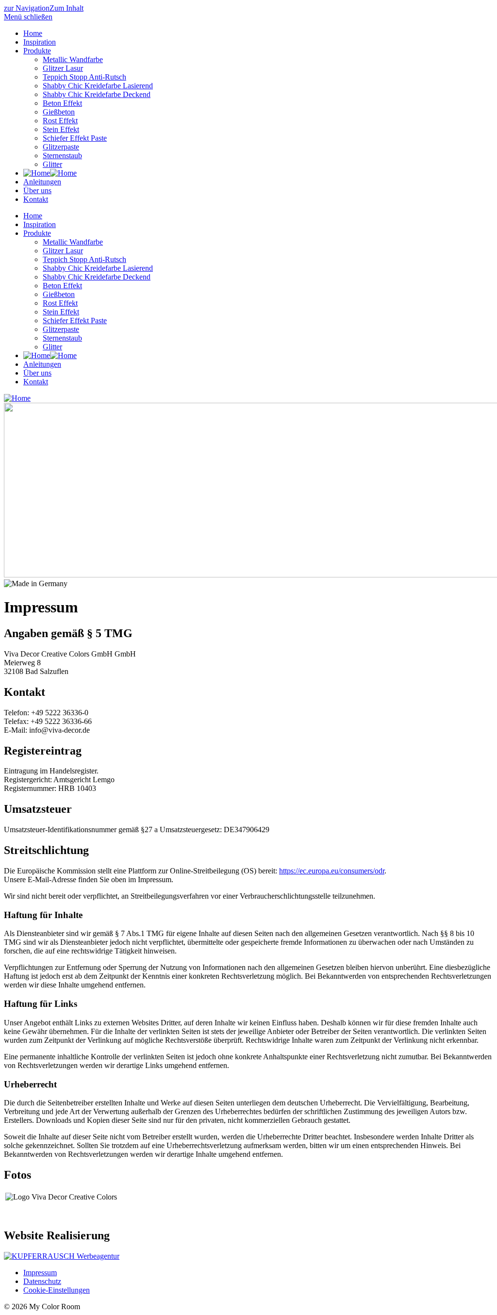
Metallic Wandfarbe (73, 59)
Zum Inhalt (66, 8)
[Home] (50, 173)
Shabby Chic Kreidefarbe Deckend (96, 94)
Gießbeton (59, 112)
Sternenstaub (62, 155)
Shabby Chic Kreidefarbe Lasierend (98, 86)
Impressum (40, 1272)
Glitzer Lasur (63, 68)
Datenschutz (42, 1281)
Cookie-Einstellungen (56, 1290)
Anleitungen (42, 182)
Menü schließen (28, 17)
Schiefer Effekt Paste (75, 138)
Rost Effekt (60, 120)
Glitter (52, 164)
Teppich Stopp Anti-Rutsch (84, 77)
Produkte (37, 51)
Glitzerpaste (61, 147)
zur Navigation (27, 8)
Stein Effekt (61, 129)
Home (32, 33)
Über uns (37, 190)
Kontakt (35, 199)
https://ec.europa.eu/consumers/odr (331, 871)
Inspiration (39, 42)
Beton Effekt (62, 103)
